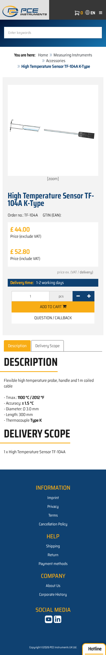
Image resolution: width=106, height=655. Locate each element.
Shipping (53, 546)
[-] (78, 296)
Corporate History (53, 594)
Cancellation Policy (53, 524)
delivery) (86, 272)
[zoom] (53, 178)
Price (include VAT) (25, 259)
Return (53, 555)
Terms (53, 515)
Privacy (53, 506)
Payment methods (53, 564)
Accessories (55, 60)
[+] (88, 296)
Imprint (53, 498)
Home (43, 55)
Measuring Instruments (73, 55)
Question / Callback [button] (53, 318)
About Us (53, 586)
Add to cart (51, 306)
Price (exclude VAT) (25, 236)
